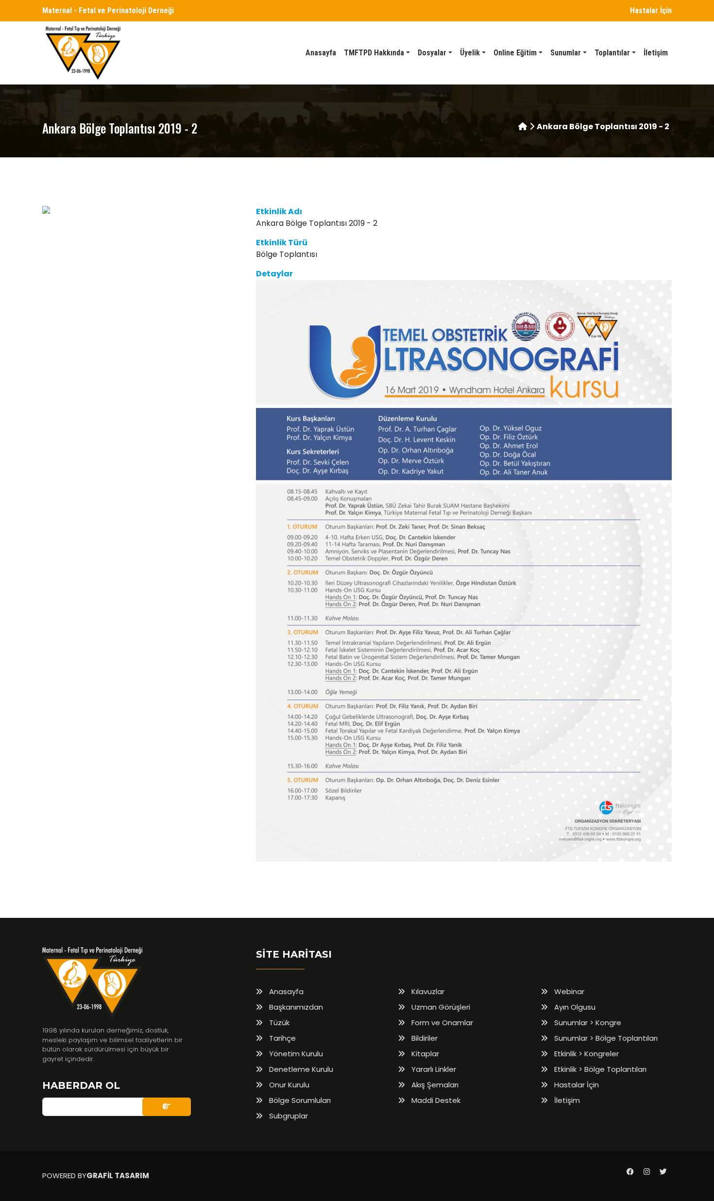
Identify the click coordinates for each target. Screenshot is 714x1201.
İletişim (566, 1100)
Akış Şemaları (434, 1085)
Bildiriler (423, 1038)
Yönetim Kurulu (295, 1054)
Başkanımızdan (295, 1007)
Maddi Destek (434, 1100)
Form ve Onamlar (441, 1022)
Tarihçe (281, 1038)
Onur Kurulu (288, 1085)
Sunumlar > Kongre (586, 1022)
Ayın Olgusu (573, 1007)
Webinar (568, 991)
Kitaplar (424, 1054)
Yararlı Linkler (432, 1069)
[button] (377, 53)
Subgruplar (287, 1116)
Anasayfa (285, 991)
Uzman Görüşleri (439, 1007)
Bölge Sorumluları (299, 1100)
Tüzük (278, 1022)
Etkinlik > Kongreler (585, 1054)
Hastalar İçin (651, 10)
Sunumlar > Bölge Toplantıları (605, 1038)
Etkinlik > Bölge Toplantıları (599, 1069)
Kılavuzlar (426, 991)
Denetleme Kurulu (300, 1069)
